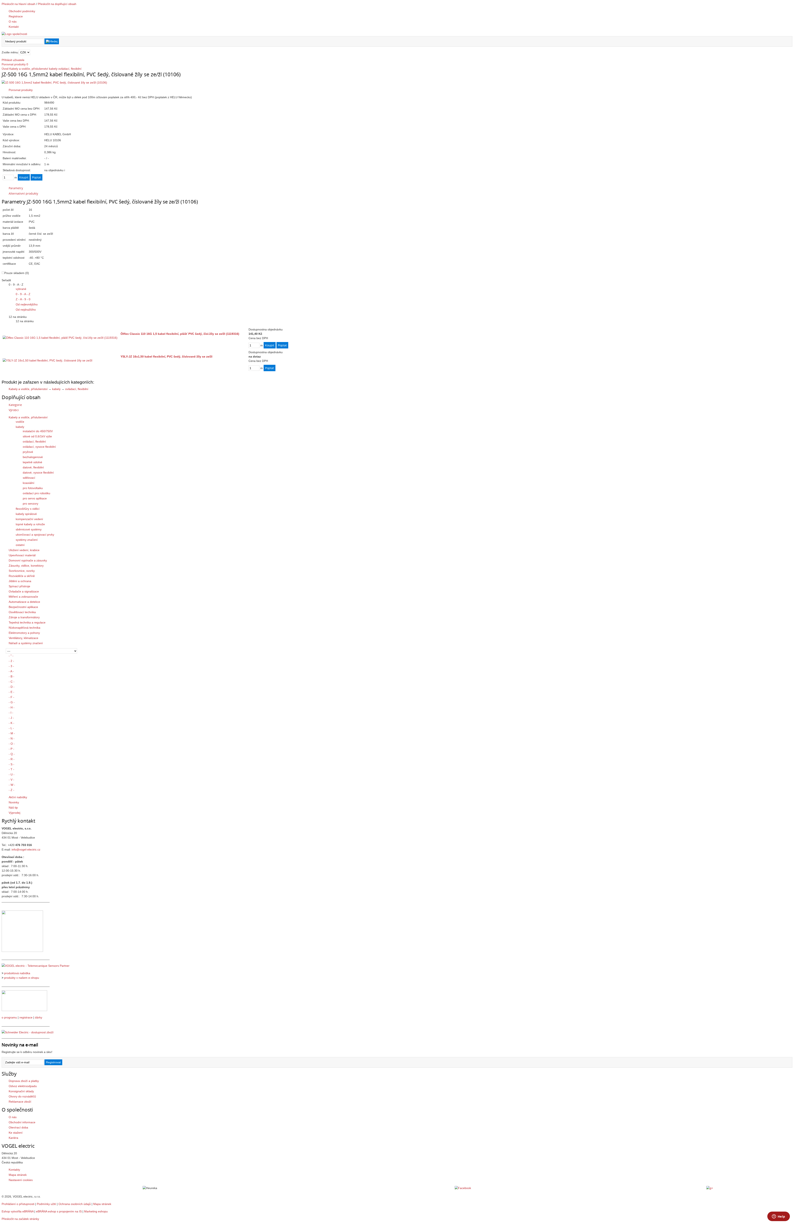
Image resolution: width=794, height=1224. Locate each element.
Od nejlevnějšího (27, 304)
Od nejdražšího (26, 309)
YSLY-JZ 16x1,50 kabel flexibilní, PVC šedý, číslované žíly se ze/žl (166, 356)
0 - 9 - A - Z (23, 294)
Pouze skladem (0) (16, 273)
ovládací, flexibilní (69, 68)
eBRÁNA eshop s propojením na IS (59, 1211)
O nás (13, 1117)
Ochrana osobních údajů (75, 1204)
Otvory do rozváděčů (22, 1096)
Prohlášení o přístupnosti (18, 1204)
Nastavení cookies (21, 1180)
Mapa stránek (18, 1174)
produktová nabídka (17, 973)
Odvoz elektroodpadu (23, 1086)
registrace (25, 1017)
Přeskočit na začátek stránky (20, 1218)
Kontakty (14, 1169)
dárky (38, 1017)
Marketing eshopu (96, 1211)
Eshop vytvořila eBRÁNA (17, 1211)
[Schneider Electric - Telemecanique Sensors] (35, 965)
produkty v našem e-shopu (21, 977)
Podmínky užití (46, 1204)
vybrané (21, 289)
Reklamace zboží (20, 1101)
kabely (53, 68)
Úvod (5, 68)
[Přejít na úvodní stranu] (14, 34)
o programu (9, 1017)
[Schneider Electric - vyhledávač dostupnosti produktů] (28, 1032)
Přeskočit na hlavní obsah (18, 4)
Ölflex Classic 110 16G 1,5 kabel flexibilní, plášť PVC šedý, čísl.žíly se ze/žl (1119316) (180, 333)
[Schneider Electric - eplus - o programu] (24, 1010)
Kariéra (13, 1137)
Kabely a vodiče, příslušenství (28, 68)
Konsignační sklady (21, 1091)
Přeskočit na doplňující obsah (57, 4)
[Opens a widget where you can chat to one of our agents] (778, 1217)
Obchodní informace (22, 1122)
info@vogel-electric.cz (26, 849)
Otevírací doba (18, 1127)
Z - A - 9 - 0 (23, 299)
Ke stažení (16, 1132)
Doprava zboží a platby (24, 1081)
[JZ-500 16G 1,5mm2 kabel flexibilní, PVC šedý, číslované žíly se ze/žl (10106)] (54, 82)
